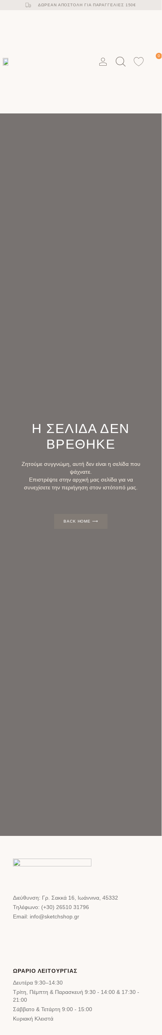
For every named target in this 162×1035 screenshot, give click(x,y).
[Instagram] (48, 935)
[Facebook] (24, 935)
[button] (81, 61)
